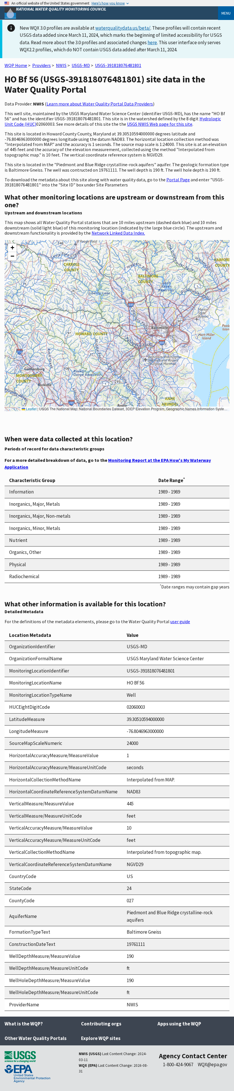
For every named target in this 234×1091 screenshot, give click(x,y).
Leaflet (31, 408)
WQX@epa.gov (212, 1064)
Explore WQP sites (100, 1038)
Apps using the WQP (179, 1024)
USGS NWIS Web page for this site (159, 124)
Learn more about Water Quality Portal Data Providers (100, 104)
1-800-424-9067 (178, 1064)
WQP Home (16, 65)
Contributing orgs (101, 1024)
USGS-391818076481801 (118, 65)
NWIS (61, 65)
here (152, 42)
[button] (12, 247)
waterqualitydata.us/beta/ (122, 28)
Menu (226, 13)
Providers (41, 65)
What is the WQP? (24, 1024)
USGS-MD (81, 65)
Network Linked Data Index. (118, 233)
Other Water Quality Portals (35, 1038)
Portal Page (178, 179)
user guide (180, 621)
